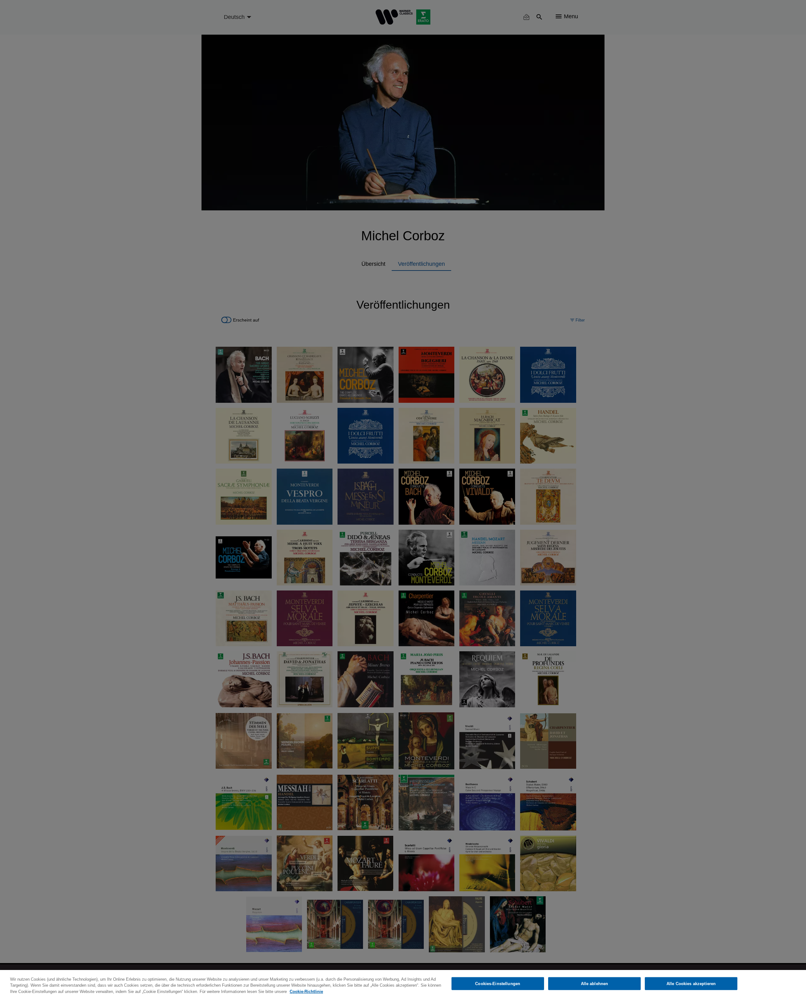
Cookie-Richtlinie (306, 991)
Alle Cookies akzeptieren (691, 983)
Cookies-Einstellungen (497, 983)
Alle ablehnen (594, 983)
